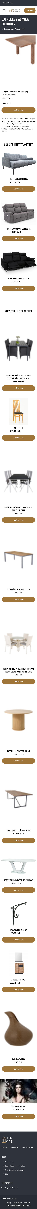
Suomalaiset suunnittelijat (15, 1166)
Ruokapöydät (20, 29)
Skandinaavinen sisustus (14, 1170)
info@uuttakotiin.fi (7, 3)
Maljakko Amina (18, 1059)
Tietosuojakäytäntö (14, 1205)
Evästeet (26, 1203)
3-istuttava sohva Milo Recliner (18, 229)
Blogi (7, 1174)
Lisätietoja (18, 110)
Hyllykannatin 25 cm (18, 930)
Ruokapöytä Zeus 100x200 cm (18, 589)
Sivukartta (26, 1205)
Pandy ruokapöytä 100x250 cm (18, 830)
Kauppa (30, 10)
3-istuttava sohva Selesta (18, 278)
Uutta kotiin (9, 1162)
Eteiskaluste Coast (18, 979)
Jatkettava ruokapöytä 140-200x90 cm (18, 880)
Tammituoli (18, 428)
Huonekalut (8, 29)
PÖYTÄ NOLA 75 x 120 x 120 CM (18, 751)
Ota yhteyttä (17, 1203)
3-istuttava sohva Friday (18, 179)
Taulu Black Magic (18, 1106)
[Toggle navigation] (4, 10)
